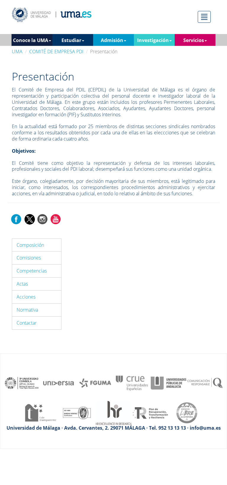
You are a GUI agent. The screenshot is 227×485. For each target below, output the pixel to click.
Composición (30, 245)
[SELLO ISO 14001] (77, 412)
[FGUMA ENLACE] (95, 382)
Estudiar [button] (71, 40)
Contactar (27, 323)
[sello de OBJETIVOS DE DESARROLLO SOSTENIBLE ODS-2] (22, 382)
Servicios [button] (193, 40)
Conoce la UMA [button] (30, 40)
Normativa (27, 310)
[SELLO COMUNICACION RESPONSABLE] (205, 382)
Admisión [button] (112, 40)
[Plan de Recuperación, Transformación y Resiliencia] (150, 412)
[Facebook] (16, 218)
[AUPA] (168, 382)
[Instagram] (42, 218)
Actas (22, 284)
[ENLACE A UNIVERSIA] (58, 382)
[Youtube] (55, 218)
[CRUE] (132, 382)
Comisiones (29, 257)
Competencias (32, 271)
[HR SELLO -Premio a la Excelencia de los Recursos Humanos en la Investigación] (113, 412)
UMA (17, 51)
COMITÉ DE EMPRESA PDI (56, 51)
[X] (29, 218)
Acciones (26, 297)
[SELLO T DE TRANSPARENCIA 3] (40, 412)
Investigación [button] (153, 40)
